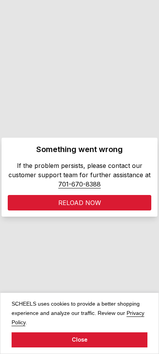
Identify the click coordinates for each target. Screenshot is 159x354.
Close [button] (80, 339)
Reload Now (79, 203)
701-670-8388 (79, 184)
